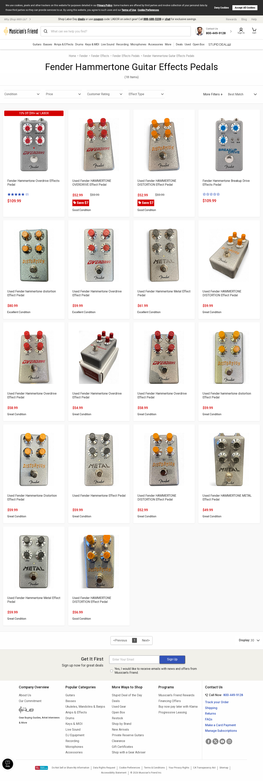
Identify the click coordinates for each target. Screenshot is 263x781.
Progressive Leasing (172, 712)
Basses (47, 44)
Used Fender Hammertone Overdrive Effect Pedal (97, 293)
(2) (27, 194)
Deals (116, 701)
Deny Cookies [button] (221, 7)
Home (72, 56)
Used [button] (188, 44)
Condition (10, 94)
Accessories (155, 44)
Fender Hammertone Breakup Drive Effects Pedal (226, 182)
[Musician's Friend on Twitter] (215, 741)
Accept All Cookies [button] (245, 7)
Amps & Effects (63, 44)
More (168, 44)
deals (81, 19)
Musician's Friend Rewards (176, 695)
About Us (25, 695)
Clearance (118, 741)
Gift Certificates (122, 747)
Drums (79, 44)
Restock (117, 718)
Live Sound (107, 44)
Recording (122, 44)
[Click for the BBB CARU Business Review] (41, 768)
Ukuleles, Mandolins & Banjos (85, 706)
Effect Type (136, 94)
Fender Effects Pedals (126, 56)
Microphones (138, 44)
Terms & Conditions (154, 767)
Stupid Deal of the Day (127, 695)
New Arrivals (120, 729)
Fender (83, 56)
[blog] (39, 710)
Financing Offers (169, 701)
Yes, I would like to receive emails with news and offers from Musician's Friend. (156, 671)
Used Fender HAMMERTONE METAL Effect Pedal (227, 497)
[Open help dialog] (7, 764)
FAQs (208, 719)
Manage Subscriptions (221, 731)
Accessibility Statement (113, 772)
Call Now (223, 695)
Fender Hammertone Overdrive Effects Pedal (33, 182)
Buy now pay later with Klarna (178, 706)
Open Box (118, 712)
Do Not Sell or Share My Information (70, 767)
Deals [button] (179, 44)
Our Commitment (30, 701)
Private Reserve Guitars (128, 735)
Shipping (211, 708)
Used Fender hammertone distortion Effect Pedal (31, 293)
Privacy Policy (104, 5)
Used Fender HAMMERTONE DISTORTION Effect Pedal (156, 182)
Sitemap (223, 767)
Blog (244, 19)
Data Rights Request (104, 767)
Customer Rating (98, 94)
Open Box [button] (198, 44)
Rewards (231, 19)
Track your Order (217, 702)
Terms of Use (129, 10)
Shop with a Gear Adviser (129, 752)
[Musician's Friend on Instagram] (229, 741)
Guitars (37, 44)
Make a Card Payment (220, 725)
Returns (210, 713)
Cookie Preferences (148, 10)
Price (49, 94)
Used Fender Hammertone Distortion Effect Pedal (32, 497)
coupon (98, 19)
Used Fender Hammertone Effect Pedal (99, 495)
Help (254, 19)
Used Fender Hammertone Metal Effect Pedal (163, 293)
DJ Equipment (74, 735)
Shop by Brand (121, 724)
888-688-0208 (152, 19)
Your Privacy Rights (179, 767)
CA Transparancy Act (204, 767)
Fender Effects (100, 56)
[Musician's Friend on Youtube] (222, 741)
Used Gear (119, 706)
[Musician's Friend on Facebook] (208, 741)
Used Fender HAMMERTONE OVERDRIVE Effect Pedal (91, 182)
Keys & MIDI (92, 44)
